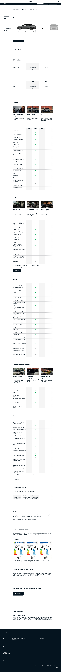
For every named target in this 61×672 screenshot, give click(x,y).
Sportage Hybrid (5, 652)
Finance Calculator (14, 640)
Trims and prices (6, 15)
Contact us (32, 637)
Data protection (44, 665)
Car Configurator (14, 639)
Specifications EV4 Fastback (16, 3)
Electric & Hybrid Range (15, 638)
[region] (33, 113)
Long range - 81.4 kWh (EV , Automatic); (17, 498)
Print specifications (18, 593)
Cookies (48, 665)
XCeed (3, 661)
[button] (7, 4)
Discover (24, 3)
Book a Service (23, 638)
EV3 (3, 645)
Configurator (40, 3)
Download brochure (18, 596)
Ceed (3, 662)
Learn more (17, 539)
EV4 (3, 646)
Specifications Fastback (53, 3)
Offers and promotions (15, 637)
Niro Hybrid (4, 644)
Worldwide (40, 665)
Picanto (4, 637)
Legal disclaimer (36, 665)
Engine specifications (7, 28)
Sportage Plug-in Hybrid (6, 653)
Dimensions (6, 13)
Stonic (3, 638)
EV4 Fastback (5, 647)
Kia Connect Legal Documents (54, 665)
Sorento (4, 654)
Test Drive (45, 3)
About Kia (41, 637)
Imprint (57, 667)
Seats (5, 26)
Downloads (5, 30)
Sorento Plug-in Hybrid (6, 655)
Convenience (6, 24)
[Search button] (58, 1)
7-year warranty (42, 638)
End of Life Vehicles (24, 637)
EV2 (3, 639)
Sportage (4, 651)
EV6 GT (4, 658)
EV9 (3, 659)
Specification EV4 (28, 3)
